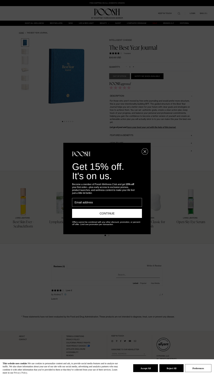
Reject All (171, 368)
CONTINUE (107, 213)
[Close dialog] (145, 151)
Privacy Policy (20, 372)
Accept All (145, 368)
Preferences (198, 368)
